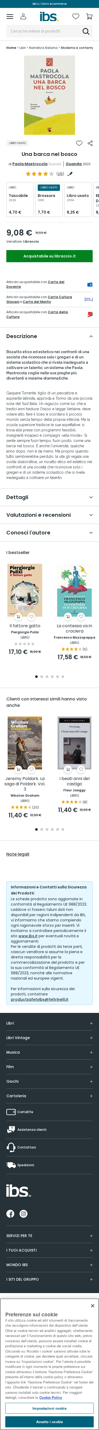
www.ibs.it (27, 936)
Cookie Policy (50, 1397)
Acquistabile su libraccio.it (49, 256)
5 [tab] (57, 677)
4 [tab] (52, 677)
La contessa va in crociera (74, 628)
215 (60, 174)
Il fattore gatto (25, 626)
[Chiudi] (92, 1306)
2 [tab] (42, 677)
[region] (49, 1364)
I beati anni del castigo (74, 781)
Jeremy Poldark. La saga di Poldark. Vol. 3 (24, 784)
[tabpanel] (49, 95)
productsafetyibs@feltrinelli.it (39, 999)
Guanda (74, 164)
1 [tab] (50, 131)
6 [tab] (63, 677)
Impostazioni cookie (49, 1408)
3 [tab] (47, 677)
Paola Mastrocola (30, 164)
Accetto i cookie (49, 1421)
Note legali (17, 854)
